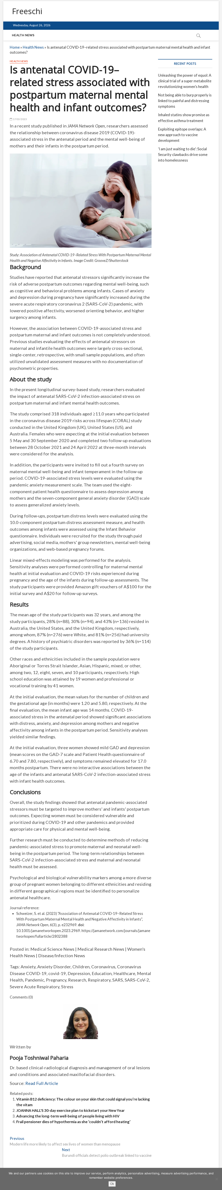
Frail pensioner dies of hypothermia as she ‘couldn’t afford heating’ (73, 1121)
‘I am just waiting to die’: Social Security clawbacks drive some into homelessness (182, 154)
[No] (216, 1179)
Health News (23, 35)
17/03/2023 (19, 119)
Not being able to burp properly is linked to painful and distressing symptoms (185, 101)
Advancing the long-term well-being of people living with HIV (67, 1116)
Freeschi (27, 11)
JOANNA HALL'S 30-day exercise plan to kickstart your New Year (70, 1110)
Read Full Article (41, 1083)
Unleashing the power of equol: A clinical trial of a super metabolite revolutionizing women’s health (184, 81)
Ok (112, 1183)
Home (15, 47)
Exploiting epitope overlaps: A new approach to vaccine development (182, 135)
